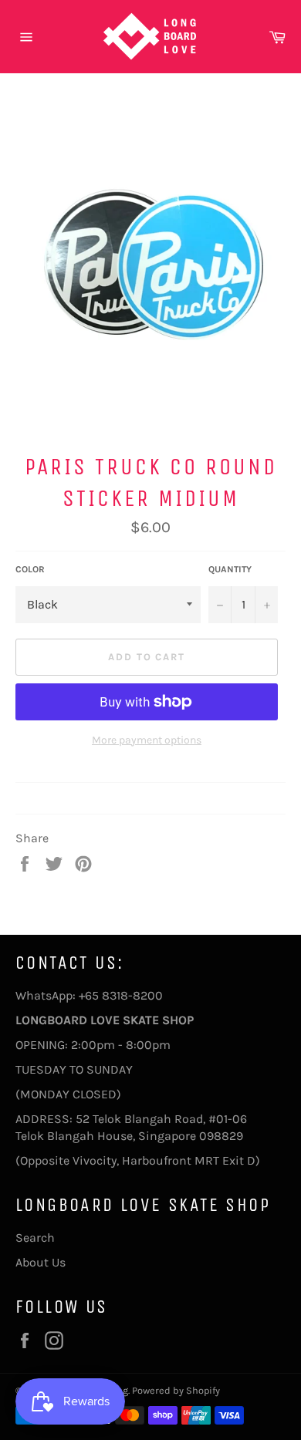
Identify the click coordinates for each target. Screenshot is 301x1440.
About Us (40, 1262)
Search (35, 1237)
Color (30, 569)
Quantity (230, 569)
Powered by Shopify (176, 1390)
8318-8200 (132, 995)
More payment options (146, 740)
